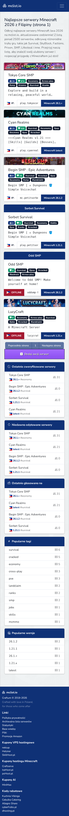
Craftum (6, 698)
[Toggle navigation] (62, 5)
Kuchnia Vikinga (11, 796)
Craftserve (7, 766)
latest (34, 670)
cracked (34, 557)
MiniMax (6, 784)
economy (34, 564)
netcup (6, 747)
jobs (34, 607)
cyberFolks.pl (9, 807)
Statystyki (7, 725)
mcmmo (34, 622)
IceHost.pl (7, 770)
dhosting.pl (8, 810)
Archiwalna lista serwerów (17, 721)
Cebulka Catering (11, 799)
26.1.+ (34, 656)
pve (34, 579)
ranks (34, 593)
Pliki (4, 732)
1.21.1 (34, 649)
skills (34, 615)
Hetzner (6, 751)
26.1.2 (34, 641)
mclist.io (14, 6)
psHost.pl (7, 773)
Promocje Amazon (12, 736)
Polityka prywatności (13, 718)
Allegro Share (9, 803)
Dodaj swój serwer (36, 354)
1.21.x (34, 663)
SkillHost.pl (8, 755)
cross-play (34, 571)
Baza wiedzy (9, 729)
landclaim (34, 586)
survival (34, 550)
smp (34, 600)
